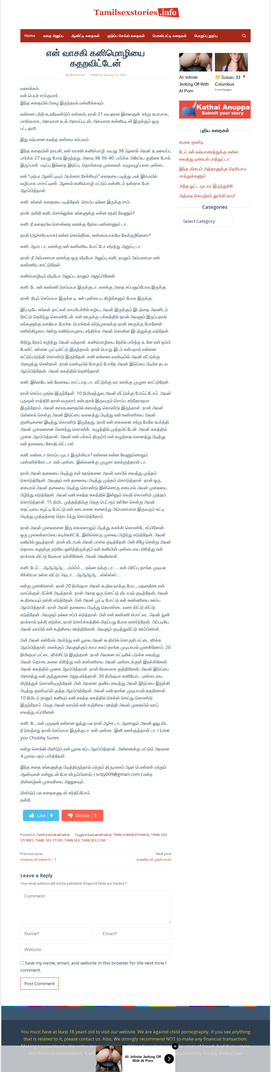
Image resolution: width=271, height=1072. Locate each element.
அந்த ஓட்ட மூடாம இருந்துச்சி (206, 186)
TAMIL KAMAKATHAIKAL (131, 834)
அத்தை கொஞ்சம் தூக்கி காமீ (207, 196)
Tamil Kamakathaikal (53, 834)
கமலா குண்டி (191, 142)
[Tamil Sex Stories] (135, 11)
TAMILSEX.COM (93, 840)
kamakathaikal (99, 834)
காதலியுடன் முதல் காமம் (154, 856)
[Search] (244, 35)
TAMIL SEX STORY (49, 840)
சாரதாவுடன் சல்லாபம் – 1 (38, 856)
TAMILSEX (72, 840)
